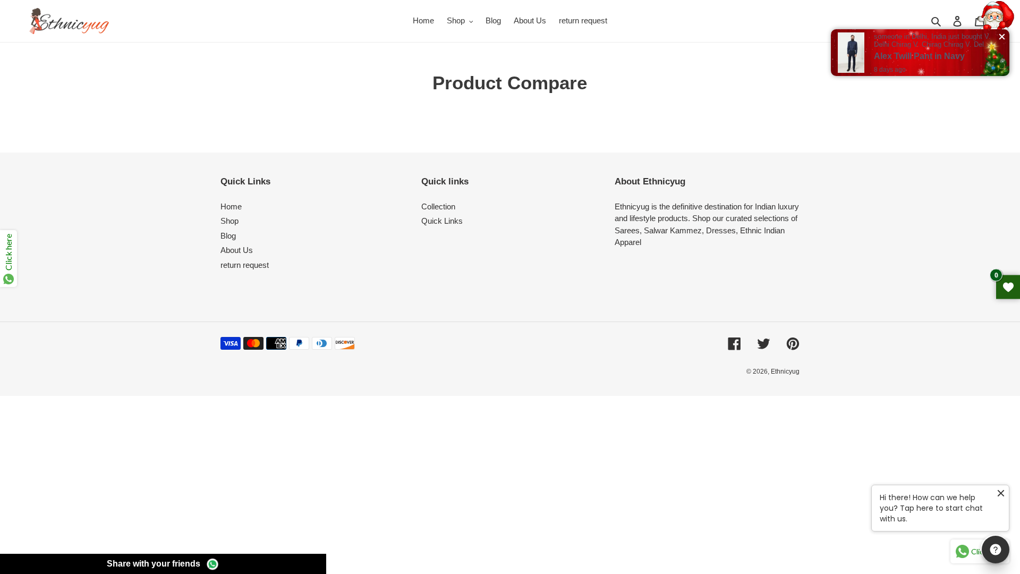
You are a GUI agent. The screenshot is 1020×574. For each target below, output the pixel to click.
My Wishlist (1008, 287)
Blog (228, 235)
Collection (438, 206)
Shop (229, 220)
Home (231, 206)
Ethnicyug (785, 371)
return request (244, 264)
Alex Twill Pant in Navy (919, 56)
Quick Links (442, 220)
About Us (236, 250)
